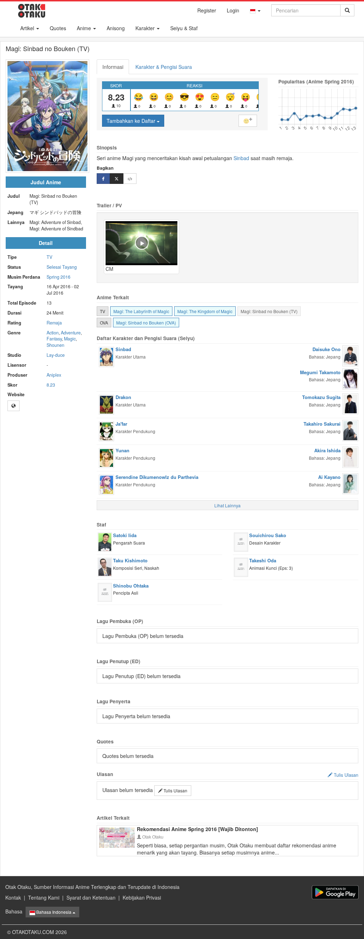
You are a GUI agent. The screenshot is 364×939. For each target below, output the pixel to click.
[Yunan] (106, 457)
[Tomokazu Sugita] (350, 402)
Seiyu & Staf (184, 28)
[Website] (13, 405)
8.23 (51, 385)
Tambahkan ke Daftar (132, 120)
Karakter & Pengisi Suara (163, 66)
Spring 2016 (58, 277)
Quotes (58, 28)
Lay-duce (56, 355)
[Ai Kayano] (350, 482)
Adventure (71, 332)
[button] (255, 10)
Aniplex (54, 375)
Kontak (13, 897)
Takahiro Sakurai (322, 423)
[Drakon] (106, 404)
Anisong (116, 28)
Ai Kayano (329, 477)
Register (206, 10)
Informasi (112, 66)
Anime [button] (84, 28)
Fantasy (54, 338)
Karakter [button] (145, 28)
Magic (70, 338)
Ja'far (121, 423)
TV (49, 257)
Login (233, 10)
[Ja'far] (106, 430)
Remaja (54, 323)
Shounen (55, 345)
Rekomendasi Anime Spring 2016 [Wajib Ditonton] (197, 828)
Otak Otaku (152, 837)
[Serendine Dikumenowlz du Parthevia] (106, 483)
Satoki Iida (124, 535)
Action (53, 332)
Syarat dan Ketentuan (91, 897)
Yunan (122, 450)
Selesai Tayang (62, 267)
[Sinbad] (106, 356)
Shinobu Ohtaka (131, 585)
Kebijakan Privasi (142, 897)
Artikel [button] (28, 28)
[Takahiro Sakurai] (350, 429)
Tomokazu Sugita (321, 397)
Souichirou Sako (267, 535)
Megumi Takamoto (320, 372)
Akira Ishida (327, 450)
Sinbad (241, 158)
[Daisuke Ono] (350, 355)
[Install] (335, 892)
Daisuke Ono (326, 349)
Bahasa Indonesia (54, 912)
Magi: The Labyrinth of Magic (141, 311)
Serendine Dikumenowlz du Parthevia (157, 477)
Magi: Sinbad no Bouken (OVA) (146, 323)
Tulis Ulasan (174, 790)
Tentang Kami (43, 897)
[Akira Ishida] (350, 456)
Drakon (123, 397)
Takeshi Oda (262, 560)
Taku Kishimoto (130, 560)
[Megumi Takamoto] (350, 378)
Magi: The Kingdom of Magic (204, 311)
